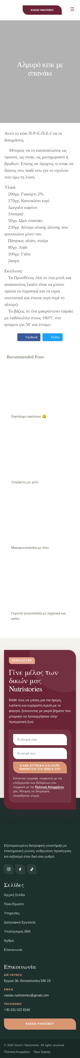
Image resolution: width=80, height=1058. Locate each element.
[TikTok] (31, 869)
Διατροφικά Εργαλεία (20, 922)
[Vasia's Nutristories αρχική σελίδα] (8, 10)
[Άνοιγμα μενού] (72, 9)
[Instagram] (8, 869)
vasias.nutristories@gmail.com (26, 995)
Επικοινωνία (13, 950)
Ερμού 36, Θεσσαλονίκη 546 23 (27, 981)
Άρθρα (9, 940)
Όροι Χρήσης (42, 1052)
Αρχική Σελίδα (14, 895)
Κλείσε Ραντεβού (42, 10)
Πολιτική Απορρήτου (49, 787)
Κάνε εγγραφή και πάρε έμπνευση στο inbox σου (40, 767)
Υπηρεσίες (12, 913)
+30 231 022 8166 (17, 1010)
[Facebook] (20, 869)
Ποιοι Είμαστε (14, 904)
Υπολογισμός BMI (17, 931)
